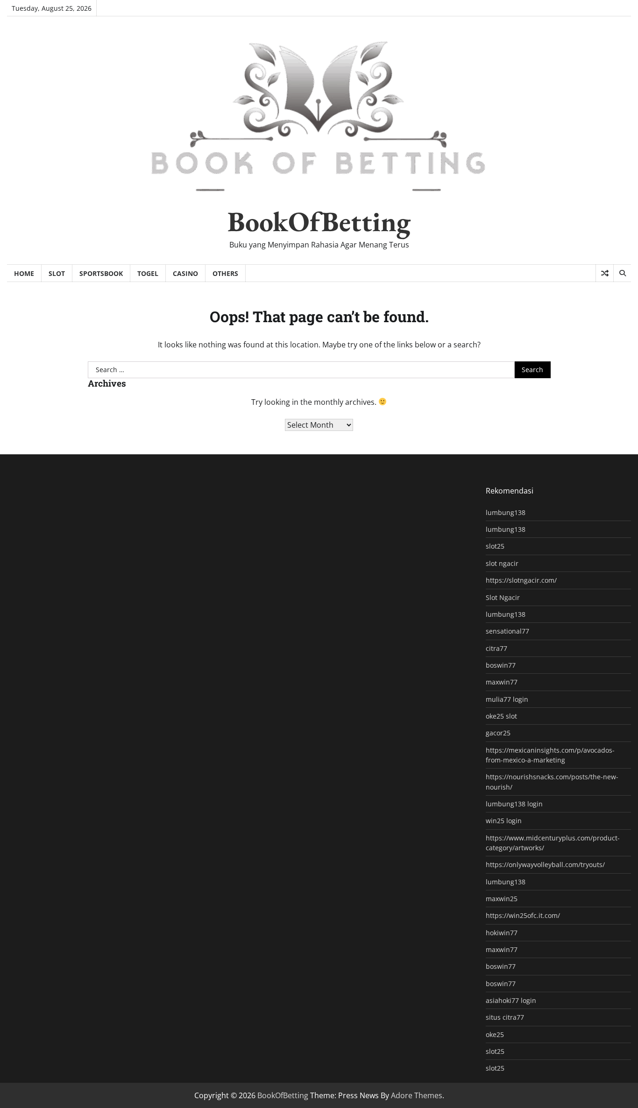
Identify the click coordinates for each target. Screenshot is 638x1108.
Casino (185, 273)
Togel (147, 273)
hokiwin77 (501, 932)
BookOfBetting (319, 221)
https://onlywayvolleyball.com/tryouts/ (545, 864)
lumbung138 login (514, 803)
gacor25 (498, 732)
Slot (57, 273)
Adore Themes (416, 1095)
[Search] (622, 273)
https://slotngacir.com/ (521, 580)
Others (225, 273)
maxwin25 (501, 898)
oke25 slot (501, 716)
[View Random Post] (604, 273)
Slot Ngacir (503, 597)
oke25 (495, 1034)
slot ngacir (502, 563)
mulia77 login (507, 699)
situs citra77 (505, 1017)
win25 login (504, 820)
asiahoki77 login (511, 1000)
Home (24, 273)
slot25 (495, 546)
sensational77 (507, 631)
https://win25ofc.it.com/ (523, 915)
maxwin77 (501, 682)
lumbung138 (505, 512)
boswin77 (501, 665)
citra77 (496, 648)
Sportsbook (101, 273)
